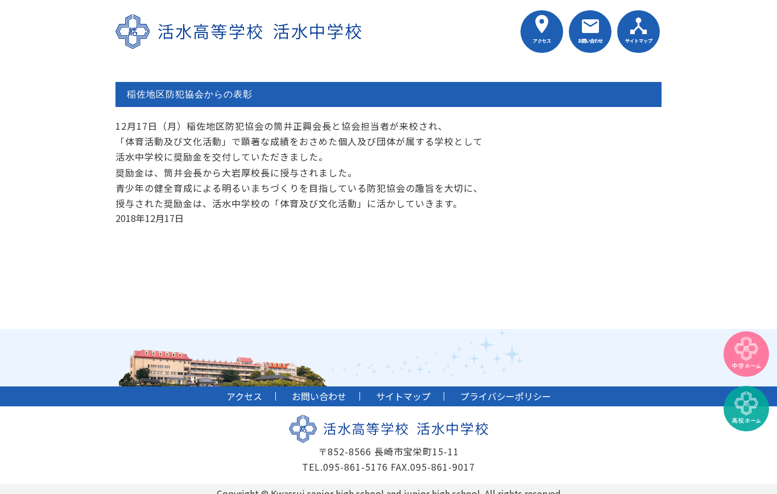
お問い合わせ (590, 41)
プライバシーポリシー (505, 396)
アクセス (542, 41)
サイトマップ (638, 41)
